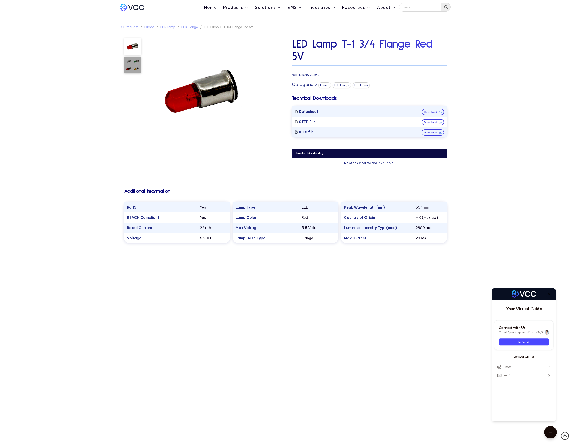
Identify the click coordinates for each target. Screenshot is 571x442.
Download (431, 112)
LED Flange (189, 27)
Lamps (149, 27)
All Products (129, 27)
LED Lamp (167, 27)
